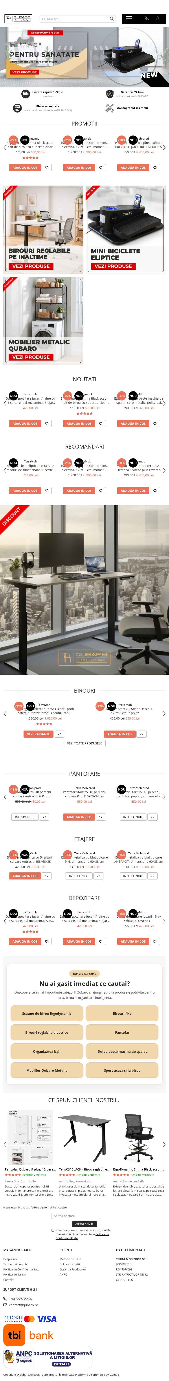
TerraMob (84, 139)
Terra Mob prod (138, 139)
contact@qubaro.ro (23, 1305)
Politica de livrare (14, 1274)
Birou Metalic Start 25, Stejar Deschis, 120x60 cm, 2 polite (125, 711)
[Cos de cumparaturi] (157, 18)
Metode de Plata (70, 1259)
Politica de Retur (70, 1264)
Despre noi (10, 1259)
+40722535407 (20, 1298)
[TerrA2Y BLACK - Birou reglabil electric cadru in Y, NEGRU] (84, 1137)
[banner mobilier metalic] (43, 321)
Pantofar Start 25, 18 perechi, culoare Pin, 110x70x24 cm (84, 794)
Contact (8, 1280)
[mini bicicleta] (84, 57)
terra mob (30, 394)
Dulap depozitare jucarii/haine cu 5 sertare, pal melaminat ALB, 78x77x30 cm (30, 918)
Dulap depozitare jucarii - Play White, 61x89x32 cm (138, 918)
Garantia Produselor (73, 1269)
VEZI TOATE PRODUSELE (84, 743)
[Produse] (129, 19)
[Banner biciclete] (126, 230)
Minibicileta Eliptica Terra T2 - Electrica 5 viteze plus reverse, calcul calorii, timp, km (138, 468)
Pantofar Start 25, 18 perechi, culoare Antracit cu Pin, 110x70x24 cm (30, 794)
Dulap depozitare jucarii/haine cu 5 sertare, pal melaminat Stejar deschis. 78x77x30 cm (30, 400)
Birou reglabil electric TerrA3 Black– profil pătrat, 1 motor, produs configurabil (44, 711)
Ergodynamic (30, 139)
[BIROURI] (84, 590)
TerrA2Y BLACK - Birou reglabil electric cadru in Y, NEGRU (101, 1169)
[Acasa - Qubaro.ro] (18, 18)
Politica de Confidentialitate (21, 1269)
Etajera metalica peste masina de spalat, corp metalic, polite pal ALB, (138, 400)
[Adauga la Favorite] (47, 167)
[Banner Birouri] (43, 230)
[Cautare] (112, 19)
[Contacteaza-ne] (147, 18)
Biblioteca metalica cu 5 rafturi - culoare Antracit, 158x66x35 (30, 859)
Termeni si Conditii (15, 1264)
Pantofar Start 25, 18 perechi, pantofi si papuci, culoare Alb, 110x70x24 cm (139, 794)
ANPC (63, 1274)
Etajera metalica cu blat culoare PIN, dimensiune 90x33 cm (84, 859)
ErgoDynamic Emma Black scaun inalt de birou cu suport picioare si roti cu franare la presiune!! (30, 145)
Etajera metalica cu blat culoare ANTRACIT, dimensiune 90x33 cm (138, 859)
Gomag (114, 1375)
